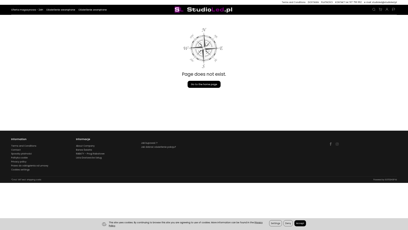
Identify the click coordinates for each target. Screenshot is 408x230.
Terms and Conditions (294, 2)
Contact (16, 149)
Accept (300, 223)
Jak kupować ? (149, 143)
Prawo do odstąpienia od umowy (29, 165)
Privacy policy (18, 161)
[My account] (387, 10)
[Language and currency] (393, 10)
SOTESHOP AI (391, 179)
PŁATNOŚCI (327, 2)
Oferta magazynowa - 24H (27, 9)
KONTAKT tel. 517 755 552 (348, 2)
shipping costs (34, 179)
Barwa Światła (84, 149)
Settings (275, 223)
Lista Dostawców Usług (89, 157)
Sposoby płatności (21, 153)
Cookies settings (20, 169)
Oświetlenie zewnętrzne (92, 9)
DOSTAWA (313, 2)
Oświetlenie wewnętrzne (60, 9)
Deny (288, 223)
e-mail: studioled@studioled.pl (380, 2)
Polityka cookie (19, 157)
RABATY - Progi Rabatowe (90, 153)
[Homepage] (204, 10)
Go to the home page (204, 84)
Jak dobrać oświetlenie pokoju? (158, 147)
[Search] (374, 10)
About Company (85, 145)
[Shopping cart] (380, 10)
